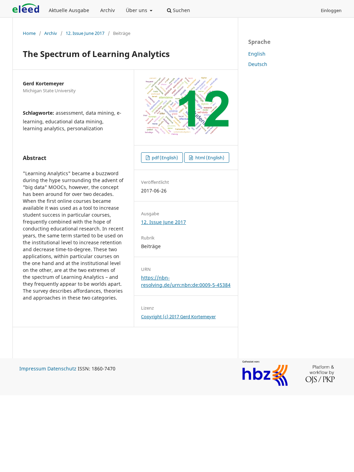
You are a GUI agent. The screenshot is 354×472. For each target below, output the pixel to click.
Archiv (107, 10)
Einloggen (331, 10)
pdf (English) (164, 157)
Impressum (32, 368)
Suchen (180, 10)
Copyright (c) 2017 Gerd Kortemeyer (178, 316)
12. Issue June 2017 (85, 33)
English (257, 53)
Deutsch (257, 64)
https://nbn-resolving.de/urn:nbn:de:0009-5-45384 (186, 281)
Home (29, 33)
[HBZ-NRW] (265, 384)
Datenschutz (61, 368)
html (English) (209, 157)
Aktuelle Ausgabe (69, 10)
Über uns (137, 10)
